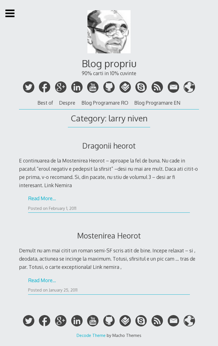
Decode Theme (91, 335)
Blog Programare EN (157, 103)
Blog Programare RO (104, 103)
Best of (45, 103)
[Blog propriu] (109, 55)
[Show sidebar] (9, 13)
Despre (67, 103)
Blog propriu (109, 63)
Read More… (42, 198)
